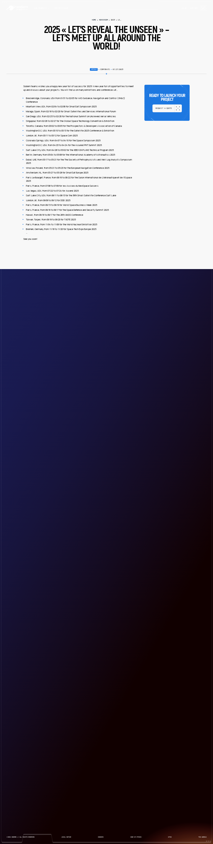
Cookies (100, 837)
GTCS (169, 837)
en (183, 8)
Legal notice (66, 837)
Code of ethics (135, 837)
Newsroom (103, 20)
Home (94, 20)
